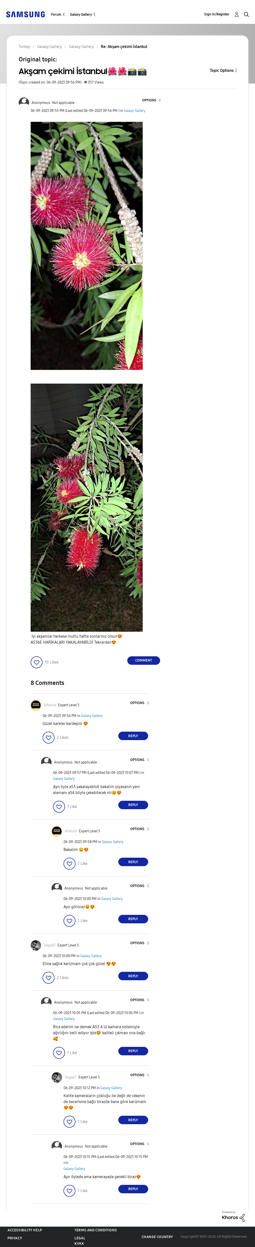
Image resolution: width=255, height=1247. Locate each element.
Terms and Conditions (95, 1230)
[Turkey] (25, 14)
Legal (79, 1238)
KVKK (79, 1244)
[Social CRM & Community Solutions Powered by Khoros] (233, 1216)
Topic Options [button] (222, 70)
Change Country (157, 1237)
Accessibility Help (24, 1230)
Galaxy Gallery (81, 14)
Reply (133, 736)
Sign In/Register (216, 14)
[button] (151, 100)
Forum (56, 14)
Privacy (14, 1238)
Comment (143, 660)
